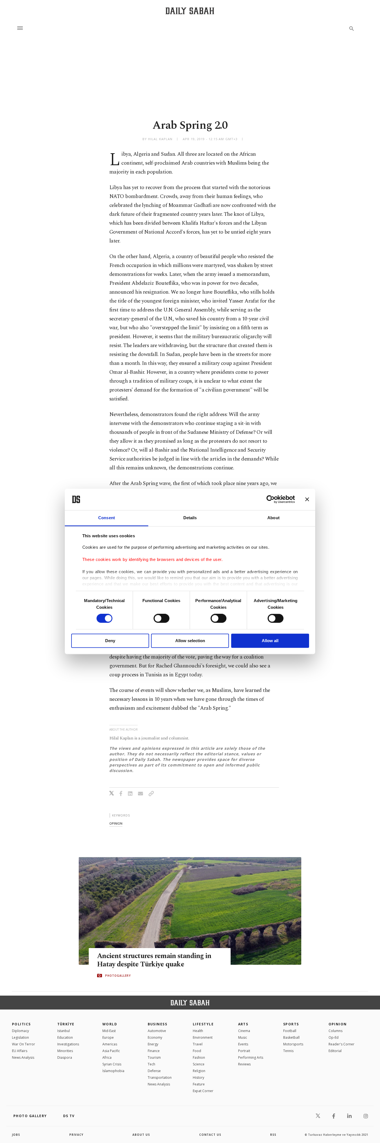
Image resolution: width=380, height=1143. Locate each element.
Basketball (291, 1037)
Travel (198, 1044)
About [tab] (273, 517)
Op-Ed (334, 1037)
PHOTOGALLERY (118, 976)
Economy (155, 1037)
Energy (153, 1044)
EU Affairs (19, 1050)
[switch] (161, 618)
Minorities (65, 1050)
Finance (154, 1050)
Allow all (270, 640)
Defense (154, 1070)
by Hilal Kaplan (157, 139)
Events (243, 1044)
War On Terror (23, 1044)
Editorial (335, 1050)
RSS (273, 1135)
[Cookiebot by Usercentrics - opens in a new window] (270, 499)
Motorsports (293, 1044)
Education (65, 1037)
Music (242, 1037)
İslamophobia (113, 1070)
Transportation (160, 1077)
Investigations (68, 1044)
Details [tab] (190, 517)
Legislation (20, 1037)
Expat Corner (203, 1090)
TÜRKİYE (66, 1024)
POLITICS (21, 1024)
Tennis (288, 1050)
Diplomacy (20, 1030)
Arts (243, 1024)
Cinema (244, 1030)
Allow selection (190, 640)
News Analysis (23, 1057)
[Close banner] (307, 499)
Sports (291, 1024)
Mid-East (109, 1030)
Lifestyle (203, 1024)
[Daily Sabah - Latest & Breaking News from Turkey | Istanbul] (190, 10)
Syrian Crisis (111, 1064)
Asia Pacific (111, 1050)
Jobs (16, 1135)
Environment (203, 1037)
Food (197, 1050)
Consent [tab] (106, 517)
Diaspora (64, 1057)
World (109, 1024)
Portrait (244, 1050)
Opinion (338, 1024)
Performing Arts (250, 1057)
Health (198, 1030)
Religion (199, 1070)
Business (157, 1024)
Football (289, 1030)
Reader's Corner (341, 1044)
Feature (199, 1084)
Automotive (157, 1030)
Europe (108, 1037)
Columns (335, 1030)
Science (198, 1064)
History (198, 1077)
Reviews (244, 1064)
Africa (107, 1057)
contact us (210, 1135)
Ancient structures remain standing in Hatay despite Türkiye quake (154, 960)
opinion (115, 823)
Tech (151, 1064)
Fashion (199, 1057)
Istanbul (63, 1030)
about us (141, 1135)
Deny (110, 640)
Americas (109, 1044)
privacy (76, 1135)
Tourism (154, 1057)
